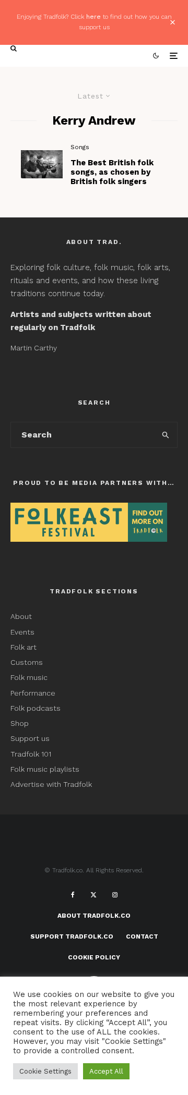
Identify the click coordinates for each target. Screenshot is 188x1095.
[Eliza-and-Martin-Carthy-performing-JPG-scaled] (42, 164)
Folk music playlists (44, 769)
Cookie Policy (94, 957)
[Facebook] (73, 895)
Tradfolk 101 (30, 754)
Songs (79, 147)
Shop (19, 723)
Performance (32, 693)
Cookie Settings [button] (45, 1071)
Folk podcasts (35, 708)
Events (22, 632)
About (21, 616)
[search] (166, 434)
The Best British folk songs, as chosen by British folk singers (112, 172)
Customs (26, 662)
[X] (93, 895)
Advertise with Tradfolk (51, 784)
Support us (30, 738)
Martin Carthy (33, 348)
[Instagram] (114, 895)
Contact (142, 936)
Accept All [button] (106, 1071)
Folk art (24, 647)
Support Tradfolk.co (71, 936)
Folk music (29, 677)
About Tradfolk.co (94, 915)
